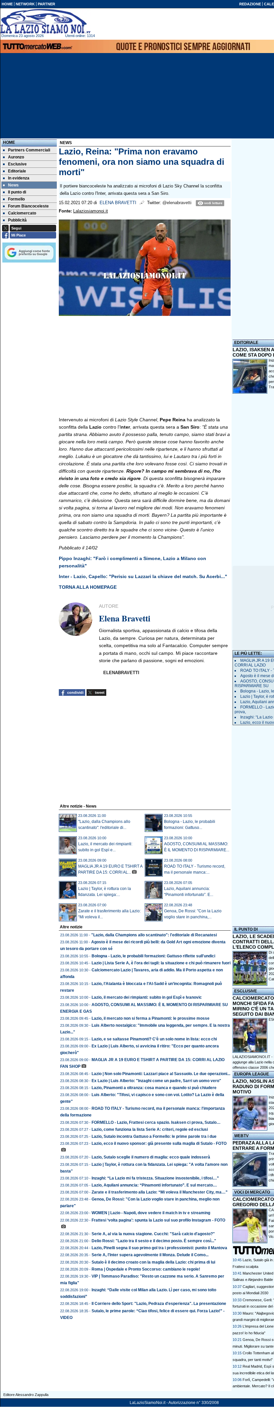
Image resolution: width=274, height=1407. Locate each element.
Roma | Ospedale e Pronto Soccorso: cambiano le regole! (146, 1269)
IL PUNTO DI (246, 929)
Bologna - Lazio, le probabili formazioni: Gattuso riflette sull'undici (153, 956)
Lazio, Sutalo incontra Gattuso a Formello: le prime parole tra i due (154, 1136)
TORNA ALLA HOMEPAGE (88, 587)
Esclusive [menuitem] (17, 164)
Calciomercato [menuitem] (22, 213)
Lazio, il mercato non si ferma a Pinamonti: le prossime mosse (151, 1018)
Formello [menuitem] (16, 199)
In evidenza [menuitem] (18, 178)
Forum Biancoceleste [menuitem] (28, 206)
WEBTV (241, 1135)
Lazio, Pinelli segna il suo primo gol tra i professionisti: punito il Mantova (159, 1248)
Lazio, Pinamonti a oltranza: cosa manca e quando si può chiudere (154, 1087)
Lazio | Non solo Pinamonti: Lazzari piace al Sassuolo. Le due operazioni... (161, 1073)
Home (9, 142)
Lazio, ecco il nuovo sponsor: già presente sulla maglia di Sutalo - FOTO (159, 1143)
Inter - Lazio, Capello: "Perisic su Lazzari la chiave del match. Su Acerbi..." (143, 576)
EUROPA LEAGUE (251, 1074)
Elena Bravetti (118, 202)
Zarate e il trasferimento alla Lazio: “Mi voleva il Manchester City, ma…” (160, 1192)
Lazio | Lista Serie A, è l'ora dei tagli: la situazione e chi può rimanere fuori (161, 963)
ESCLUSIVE (245, 991)
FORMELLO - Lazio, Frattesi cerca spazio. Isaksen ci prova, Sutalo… (156, 1122)
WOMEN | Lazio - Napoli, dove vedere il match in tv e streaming (151, 1213)
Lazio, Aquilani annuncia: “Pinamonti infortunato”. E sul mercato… (154, 1185)
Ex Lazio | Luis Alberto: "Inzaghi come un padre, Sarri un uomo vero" (156, 1080)
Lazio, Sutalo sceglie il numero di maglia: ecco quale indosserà (151, 1157)
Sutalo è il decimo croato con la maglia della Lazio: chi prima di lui (153, 1262)
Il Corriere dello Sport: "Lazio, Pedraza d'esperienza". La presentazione (159, 1303)
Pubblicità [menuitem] (17, 220)
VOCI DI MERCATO (252, 1192)
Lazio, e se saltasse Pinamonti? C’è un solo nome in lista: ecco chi (154, 1039)
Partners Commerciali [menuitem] (29, 150)
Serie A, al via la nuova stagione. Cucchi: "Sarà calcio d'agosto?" (153, 1234)
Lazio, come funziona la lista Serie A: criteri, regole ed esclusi (150, 1129)
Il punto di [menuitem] (17, 192)
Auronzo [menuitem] (16, 157)
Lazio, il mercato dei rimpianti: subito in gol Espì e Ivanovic (147, 997)
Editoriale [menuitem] (17, 171)
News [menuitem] (13, 185)
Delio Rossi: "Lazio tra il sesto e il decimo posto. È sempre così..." (154, 1241)
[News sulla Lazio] (45, 21)
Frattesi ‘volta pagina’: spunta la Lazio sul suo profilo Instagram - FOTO (158, 1220)
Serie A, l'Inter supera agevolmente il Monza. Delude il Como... (150, 1255)
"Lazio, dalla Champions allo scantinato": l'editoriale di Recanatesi (154, 935)
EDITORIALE (246, 342)
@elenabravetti (176, 202)
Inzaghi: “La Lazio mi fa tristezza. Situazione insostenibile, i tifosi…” (155, 1178)
